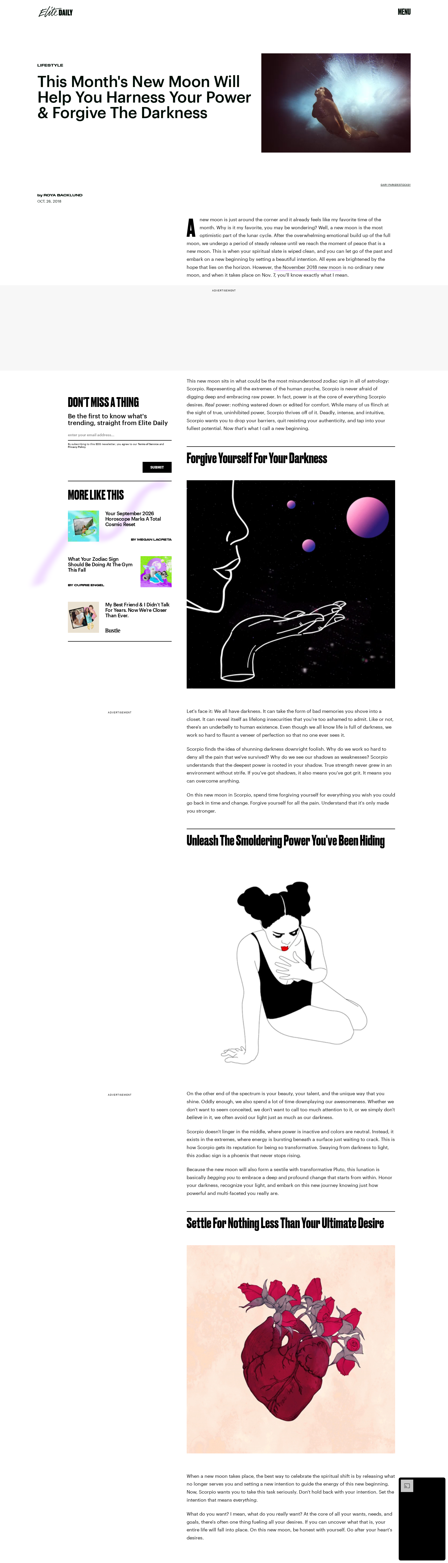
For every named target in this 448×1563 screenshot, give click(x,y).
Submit (157, 467)
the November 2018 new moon (307, 267)
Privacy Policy (77, 446)
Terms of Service (148, 444)
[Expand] (404, 1482)
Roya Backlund (63, 195)
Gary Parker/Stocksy (396, 184)
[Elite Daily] (55, 11)
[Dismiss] (440, 1482)
